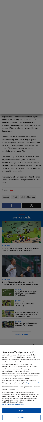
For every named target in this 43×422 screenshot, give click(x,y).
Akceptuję (21, 411)
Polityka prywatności (32, 383)
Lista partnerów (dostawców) (13, 405)
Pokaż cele (21, 417)
